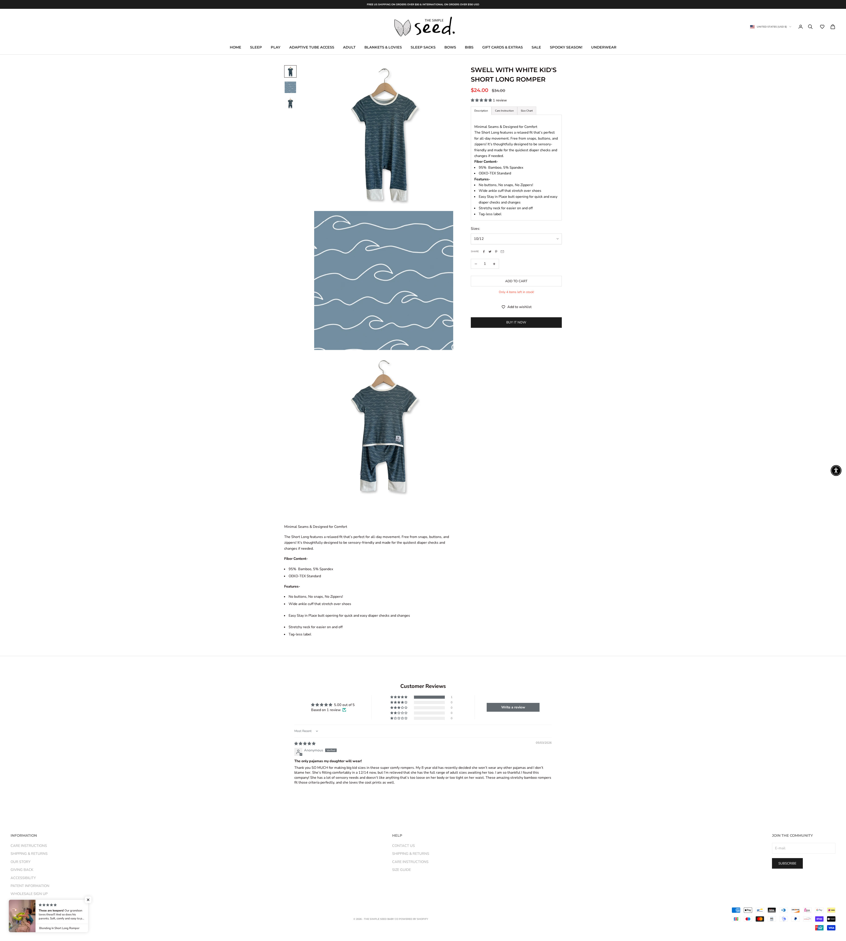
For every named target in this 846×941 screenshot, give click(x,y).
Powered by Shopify (413, 918)
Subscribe (787, 863)
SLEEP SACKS (423, 47)
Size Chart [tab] (527, 110)
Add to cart (516, 281)
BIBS (469, 47)
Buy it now (516, 322)
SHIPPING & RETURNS (29, 853)
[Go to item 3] (290, 103)
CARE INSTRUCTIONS (29, 845)
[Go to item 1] (290, 71)
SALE (536, 47)
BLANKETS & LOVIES (383, 47)
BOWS (450, 47)
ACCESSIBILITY (23, 878)
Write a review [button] (513, 707)
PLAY (275, 47)
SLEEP (256, 47)
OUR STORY (21, 861)
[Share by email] (502, 251)
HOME (235, 47)
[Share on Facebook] (484, 251)
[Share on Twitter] (490, 251)
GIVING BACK (22, 869)
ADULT (349, 47)
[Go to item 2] (290, 87)
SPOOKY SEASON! (566, 47)
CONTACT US (403, 845)
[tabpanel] (516, 168)
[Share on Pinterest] (496, 251)
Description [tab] (481, 110)
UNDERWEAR (603, 47)
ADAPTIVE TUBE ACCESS (311, 47)
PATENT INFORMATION (30, 885)
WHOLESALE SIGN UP (29, 893)
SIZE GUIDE (401, 869)
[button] (822, 27)
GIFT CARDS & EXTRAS (502, 47)
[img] (304, 743)
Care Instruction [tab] (504, 110)
